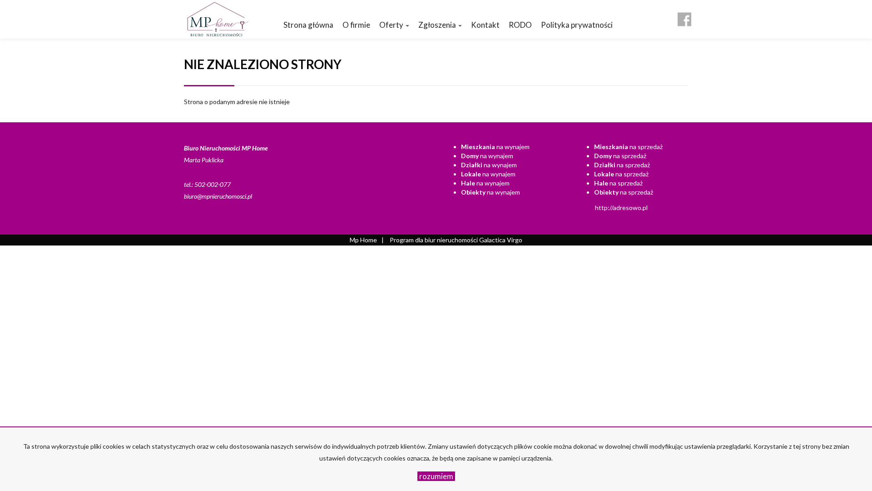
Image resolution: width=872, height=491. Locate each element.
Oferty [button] (392, 25)
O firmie (356, 25)
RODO (520, 25)
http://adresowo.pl (621, 207)
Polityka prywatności (577, 25)
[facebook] (684, 16)
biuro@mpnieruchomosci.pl (218, 196)
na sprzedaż (628, 146)
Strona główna (308, 25)
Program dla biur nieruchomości (434, 240)
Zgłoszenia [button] (437, 25)
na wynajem (495, 146)
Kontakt (485, 25)
